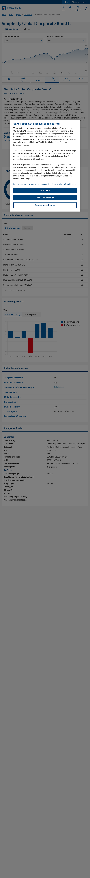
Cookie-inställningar (45, 205)
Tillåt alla (45, 191)
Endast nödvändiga (45, 198)
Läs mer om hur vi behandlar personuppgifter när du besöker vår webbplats (44, 184)
